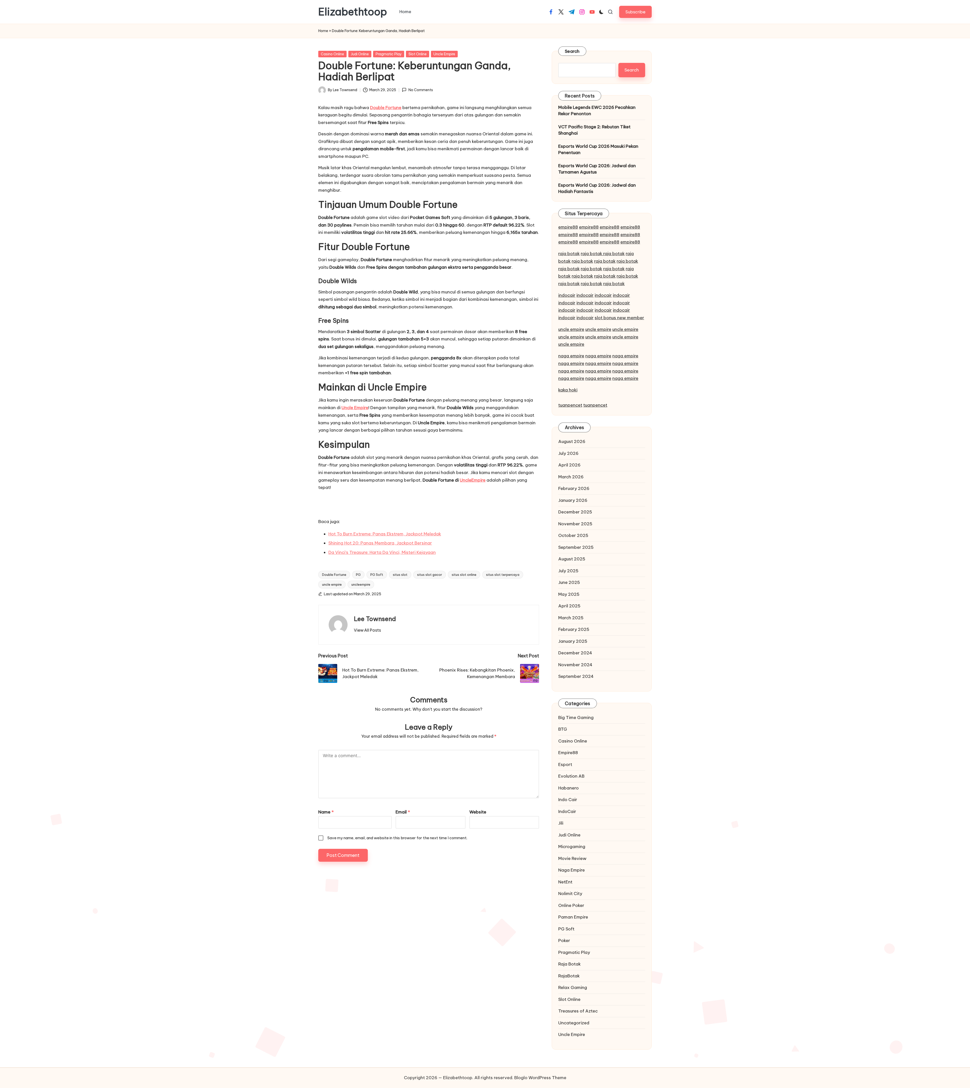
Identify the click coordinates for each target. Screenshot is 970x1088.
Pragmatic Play (389, 54)
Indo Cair (567, 799)
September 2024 (576, 676)
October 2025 (573, 535)
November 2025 (575, 524)
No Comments (420, 90)
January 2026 (572, 500)
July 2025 (568, 571)
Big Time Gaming (576, 717)
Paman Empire (573, 917)
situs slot (400, 575)
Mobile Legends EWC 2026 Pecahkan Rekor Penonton (597, 111)
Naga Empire (571, 870)
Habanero (568, 788)
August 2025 (571, 559)
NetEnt (565, 882)
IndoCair (567, 811)
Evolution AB (571, 776)
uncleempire (360, 584)
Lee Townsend (375, 619)
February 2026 (573, 488)
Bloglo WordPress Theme (540, 1077)
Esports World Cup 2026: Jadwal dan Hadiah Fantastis (597, 188)
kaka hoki (567, 390)
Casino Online (332, 54)
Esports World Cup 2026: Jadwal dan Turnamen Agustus (597, 169)
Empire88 (568, 752)
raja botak (569, 253)
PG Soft (376, 575)
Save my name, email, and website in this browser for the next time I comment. (397, 837)
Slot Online (417, 54)
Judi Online (360, 54)
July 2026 (568, 453)
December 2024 (575, 653)
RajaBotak (569, 976)
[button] (635, 12)
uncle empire (332, 584)
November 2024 (575, 664)
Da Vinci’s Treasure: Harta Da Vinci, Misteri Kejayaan (382, 552)
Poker (564, 940)
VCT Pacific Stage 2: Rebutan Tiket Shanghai (594, 130)
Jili (560, 823)
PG (358, 575)
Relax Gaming (572, 987)
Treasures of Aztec (578, 1011)
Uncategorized (573, 1023)
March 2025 (571, 618)
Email (403, 812)
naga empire (571, 356)
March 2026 (571, 477)
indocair (566, 295)
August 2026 (571, 441)
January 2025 (572, 641)
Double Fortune (334, 575)
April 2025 (569, 606)
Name (326, 812)
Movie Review (572, 858)
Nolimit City (570, 893)
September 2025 (576, 547)
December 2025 (575, 512)
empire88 (568, 227)
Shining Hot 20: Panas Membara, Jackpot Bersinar (380, 543)
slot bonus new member (619, 317)
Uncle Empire (444, 54)
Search (572, 51)
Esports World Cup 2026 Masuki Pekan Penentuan (598, 149)
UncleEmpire (473, 480)
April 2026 (569, 465)
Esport (565, 764)
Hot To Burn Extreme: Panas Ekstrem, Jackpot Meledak (384, 534)
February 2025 (573, 629)
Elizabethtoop (352, 11)
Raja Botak (569, 964)
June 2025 (569, 582)
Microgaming (571, 846)
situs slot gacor (429, 575)
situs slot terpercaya (502, 575)
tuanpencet (570, 405)
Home (323, 31)
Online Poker (571, 905)
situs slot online (464, 575)
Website (477, 812)
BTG (562, 729)
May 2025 (568, 594)
